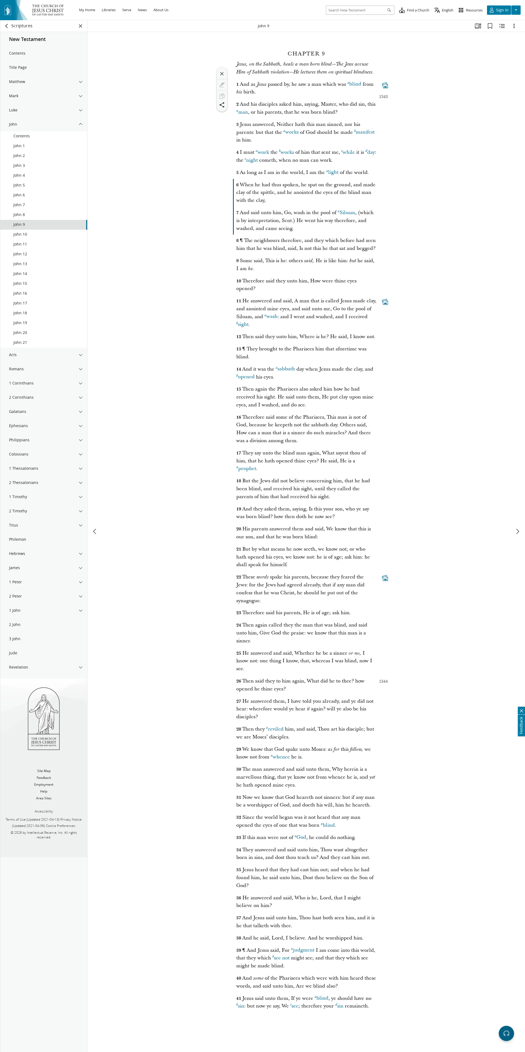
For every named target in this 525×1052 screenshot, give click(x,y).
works (292, 132)
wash (272, 316)
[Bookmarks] (490, 26)
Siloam (347, 212)
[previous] (95, 531)
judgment (303, 950)
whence (281, 756)
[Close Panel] (80, 26)
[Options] (514, 26)
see (294, 1006)
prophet (247, 468)
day (371, 152)
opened (246, 377)
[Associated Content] (385, 85)
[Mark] (222, 85)
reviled (276, 729)
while (349, 152)
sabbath (286, 369)
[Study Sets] (477, 26)
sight (243, 324)
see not (282, 958)
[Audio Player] (506, 1033)
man (243, 112)
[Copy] (222, 96)
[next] (517, 531)
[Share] (222, 105)
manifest (365, 132)
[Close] (222, 73)
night (252, 160)
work (263, 152)
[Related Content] (502, 26)
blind (355, 84)
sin (241, 1006)
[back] (6, 26)
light (333, 172)
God (301, 837)
